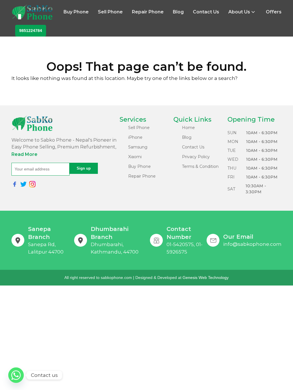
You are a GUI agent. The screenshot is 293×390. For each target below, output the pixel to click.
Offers (274, 12)
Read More (24, 154)
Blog (178, 12)
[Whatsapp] (16, 375)
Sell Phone (110, 12)
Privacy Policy (196, 156)
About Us (239, 12)
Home (188, 127)
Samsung (137, 147)
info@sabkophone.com (252, 244)
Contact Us (206, 12)
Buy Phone (76, 12)
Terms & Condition (200, 166)
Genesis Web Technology (206, 277)
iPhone (135, 137)
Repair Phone (148, 12)
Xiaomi (135, 156)
